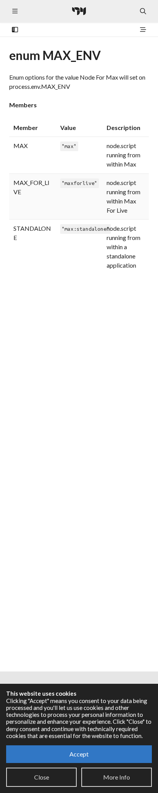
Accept (79, 754)
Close (41, 777)
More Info (116, 777)
